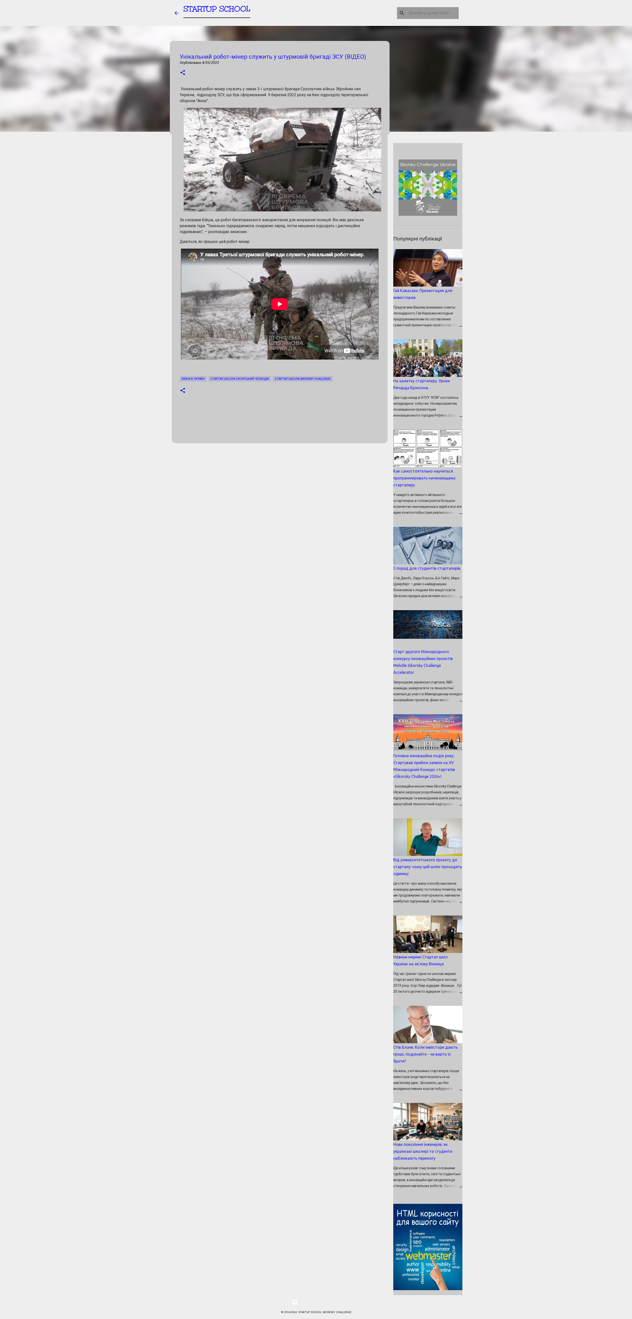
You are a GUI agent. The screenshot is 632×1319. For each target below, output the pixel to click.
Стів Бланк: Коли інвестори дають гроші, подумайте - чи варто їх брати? (425, 1054)
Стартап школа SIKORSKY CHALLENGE (303, 379)
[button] (183, 73)
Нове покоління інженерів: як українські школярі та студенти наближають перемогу (422, 1151)
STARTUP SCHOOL (216, 9)
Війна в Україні (193, 379)
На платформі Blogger (319, 1302)
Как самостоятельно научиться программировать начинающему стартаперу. (424, 478)
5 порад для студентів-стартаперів (426, 568)
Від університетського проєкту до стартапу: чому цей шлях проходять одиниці (427, 867)
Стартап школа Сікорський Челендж (239, 379)
